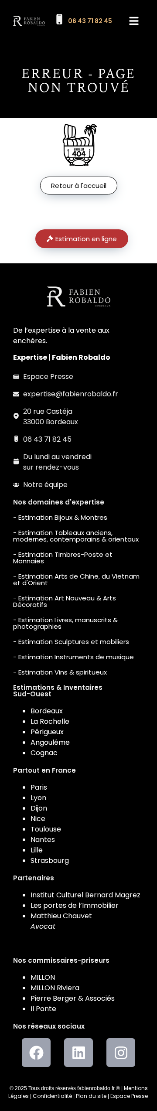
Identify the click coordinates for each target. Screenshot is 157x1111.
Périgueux (47, 732)
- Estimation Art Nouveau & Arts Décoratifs (64, 601)
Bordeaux (47, 711)
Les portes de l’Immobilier (75, 905)
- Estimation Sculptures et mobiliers (71, 641)
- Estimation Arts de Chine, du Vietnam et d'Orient (76, 579)
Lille (37, 850)
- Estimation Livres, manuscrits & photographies (65, 623)
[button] (134, 21)
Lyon (38, 798)
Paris (39, 787)
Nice (38, 819)
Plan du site (91, 1096)
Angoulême (50, 742)
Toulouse (46, 829)
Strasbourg (50, 860)
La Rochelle (50, 721)
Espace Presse (129, 1096)
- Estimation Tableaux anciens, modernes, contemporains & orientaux (76, 536)
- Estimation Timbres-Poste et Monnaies (63, 558)
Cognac (44, 753)
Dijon (39, 808)
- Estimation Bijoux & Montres (60, 517)
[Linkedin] (78, 1052)
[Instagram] (120, 1052)
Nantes (43, 840)
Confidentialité (52, 1096)
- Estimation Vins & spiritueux (60, 672)
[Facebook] (36, 1052)
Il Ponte (43, 1009)
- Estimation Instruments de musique (73, 656)
